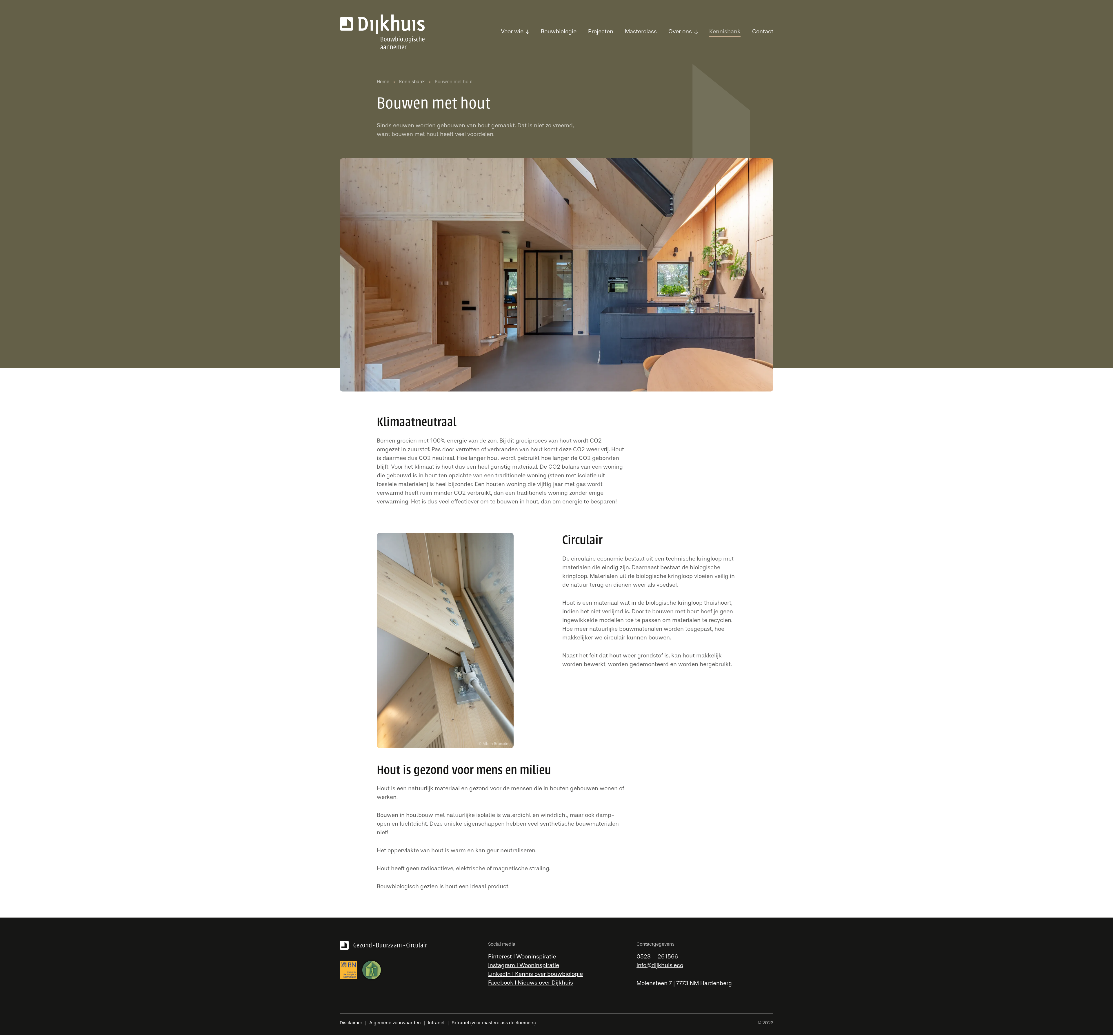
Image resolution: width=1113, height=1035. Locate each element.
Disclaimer (351, 1022)
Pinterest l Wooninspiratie (522, 956)
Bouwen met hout (454, 81)
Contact (762, 31)
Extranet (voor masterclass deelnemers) (494, 1022)
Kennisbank (725, 31)
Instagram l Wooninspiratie (523, 965)
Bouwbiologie (558, 31)
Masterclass (641, 31)
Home (383, 81)
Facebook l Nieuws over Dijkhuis (530, 982)
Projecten (600, 31)
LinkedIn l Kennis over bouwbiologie (535, 974)
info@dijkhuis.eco (659, 965)
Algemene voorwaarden (395, 1022)
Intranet (436, 1022)
